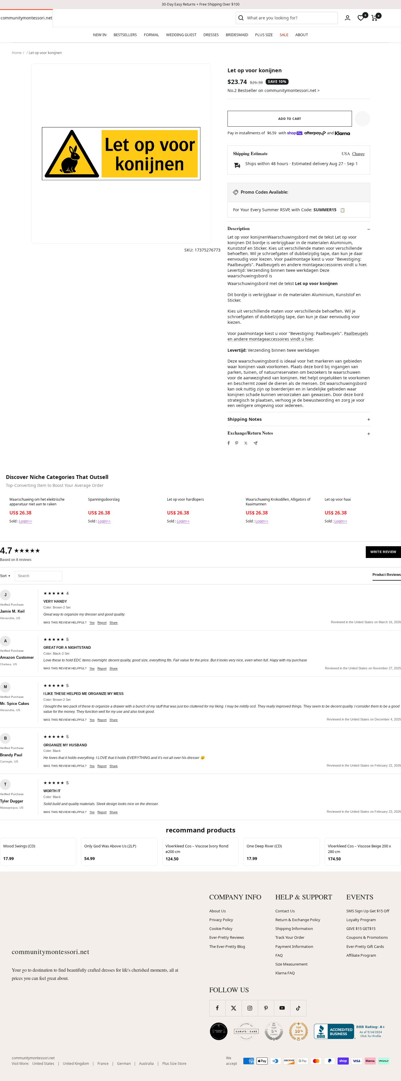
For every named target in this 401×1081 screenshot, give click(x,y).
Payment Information (294, 946)
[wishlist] (360, 17)
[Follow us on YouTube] (282, 1008)
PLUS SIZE (264, 34)
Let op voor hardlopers (185, 499)
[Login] (347, 17)
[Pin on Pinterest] (236, 443)
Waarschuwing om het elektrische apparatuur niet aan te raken (37, 502)
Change (358, 153)
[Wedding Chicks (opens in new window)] (218, 1031)
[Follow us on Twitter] (233, 1008)
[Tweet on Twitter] (245, 443)
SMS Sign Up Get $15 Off (367, 911)
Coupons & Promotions (367, 937)
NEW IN (100, 34)
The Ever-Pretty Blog (227, 946)
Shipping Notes (245, 419)
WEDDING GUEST (181, 34)
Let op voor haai (338, 499)
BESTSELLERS (125, 34)
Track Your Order (289, 937)
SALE (284, 34)
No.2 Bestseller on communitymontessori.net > (274, 90)
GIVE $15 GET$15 (360, 928)
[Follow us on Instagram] (250, 1008)
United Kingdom (76, 1063)
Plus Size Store (174, 1063)
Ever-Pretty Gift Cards (365, 946)
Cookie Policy (220, 928)
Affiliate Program (361, 955)
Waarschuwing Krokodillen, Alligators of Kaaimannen (278, 502)
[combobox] (291, 17)
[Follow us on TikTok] (298, 1008)
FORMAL (151, 34)
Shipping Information (294, 928)
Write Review (383, 552)
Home (17, 52)
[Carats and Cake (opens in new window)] (246, 1031)
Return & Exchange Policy (297, 919)
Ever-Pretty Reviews (226, 937)
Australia (146, 1063)
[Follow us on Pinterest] (266, 1008)
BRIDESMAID (237, 34)
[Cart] (374, 18)
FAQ (279, 955)
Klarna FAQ (285, 973)
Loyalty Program (361, 919)
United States (43, 1063)
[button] (362, 118)
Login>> (25, 521)
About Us (217, 911)
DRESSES (211, 34)
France (103, 1063)
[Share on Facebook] (229, 443)
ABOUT (301, 34)
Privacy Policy (221, 919)
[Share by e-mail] (255, 443)
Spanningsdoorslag (103, 499)
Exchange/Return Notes (250, 433)
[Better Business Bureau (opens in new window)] (350, 1031)
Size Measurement (291, 964)
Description (239, 229)
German (124, 1063)
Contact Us (285, 911)
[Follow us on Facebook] (217, 1008)
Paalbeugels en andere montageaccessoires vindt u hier (298, 336)
